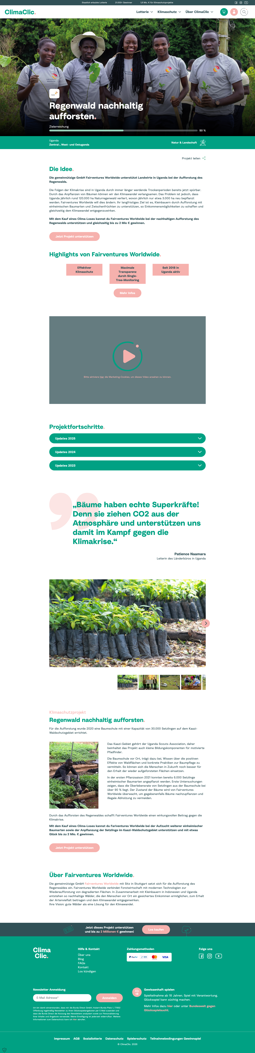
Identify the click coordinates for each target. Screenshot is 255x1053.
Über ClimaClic (197, 12)
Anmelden (109, 998)
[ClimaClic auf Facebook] (236, 2)
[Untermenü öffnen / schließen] (151, 11)
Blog (81, 959)
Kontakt (83, 967)
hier (75, 1019)
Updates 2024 (65, 452)
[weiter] (206, 623)
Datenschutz (114, 1038)
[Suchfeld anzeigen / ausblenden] (244, 11)
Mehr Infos (127, 293)
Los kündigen (87, 971)
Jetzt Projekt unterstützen (74, 236)
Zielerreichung (59, 126)
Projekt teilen (191, 158)
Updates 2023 (65, 465)
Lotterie (143, 12)
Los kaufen (156, 929)
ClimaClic (20, 12)
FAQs (81, 963)
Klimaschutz (167, 12)
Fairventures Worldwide (102, 883)
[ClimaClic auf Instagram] (241, 2)
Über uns (84, 955)
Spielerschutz (137, 1038)
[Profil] (234, 12)
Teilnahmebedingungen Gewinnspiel (175, 1038)
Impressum (62, 1038)
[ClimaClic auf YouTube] (246, 2)
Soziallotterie (92, 1038)
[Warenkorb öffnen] (224, 12)
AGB (76, 1038)
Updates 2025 (65, 438)
